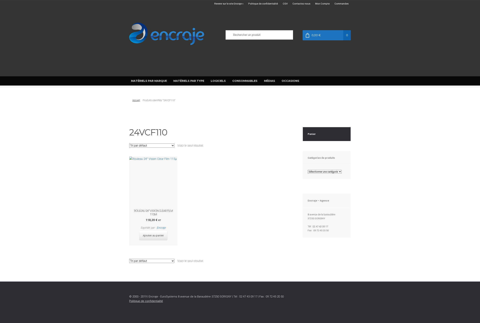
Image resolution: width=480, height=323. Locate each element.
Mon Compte (322, 3)
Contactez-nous (301, 3)
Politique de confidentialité (263, 3)
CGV (285, 3)
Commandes (341, 3)
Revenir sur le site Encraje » (228, 3)
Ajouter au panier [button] (153, 235)
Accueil (136, 100)
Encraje (161, 227)
